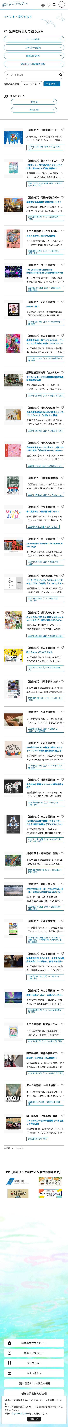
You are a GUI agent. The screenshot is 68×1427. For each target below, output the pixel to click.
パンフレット (34, 1363)
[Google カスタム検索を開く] (54, 4)
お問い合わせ (34, 1373)
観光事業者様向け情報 (34, 1393)
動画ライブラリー (34, 1353)
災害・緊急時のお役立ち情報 (34, 1383)
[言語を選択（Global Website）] (43, 5)
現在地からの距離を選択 (33, 63)
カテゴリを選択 (33, 47)
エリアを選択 (33, 39)
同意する (34, 1419)
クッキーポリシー (20, 1413)
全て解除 (50, 83)
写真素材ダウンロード (34, 1343)
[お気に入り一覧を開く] (48, 5)
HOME (7, 1148)
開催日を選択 (33, 55)
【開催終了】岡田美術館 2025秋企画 (46, 197)
